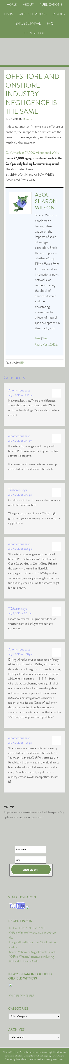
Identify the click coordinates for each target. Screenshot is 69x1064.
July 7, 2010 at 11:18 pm (20, 654)
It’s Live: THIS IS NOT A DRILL (27, 928)
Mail (38, 338)
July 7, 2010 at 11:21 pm (20, 743)
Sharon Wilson (46, 204)
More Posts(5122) (46, 344)
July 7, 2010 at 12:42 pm (20, 395)
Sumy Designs (58, 1055)
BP (22, 363)
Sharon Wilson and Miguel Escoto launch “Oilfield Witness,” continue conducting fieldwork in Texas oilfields (32, 957)
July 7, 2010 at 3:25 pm (20, 549)
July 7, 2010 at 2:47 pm (20, 495)
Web (45, 338)
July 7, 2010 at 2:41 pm (20, 441)
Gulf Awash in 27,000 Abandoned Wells (32, 152)
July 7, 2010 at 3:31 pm (20, 613)
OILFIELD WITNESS (21, 996)
